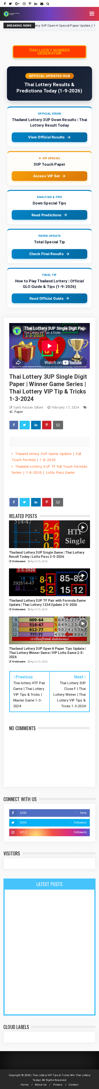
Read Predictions (46, 215)
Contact (73, 1084)
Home (25, 1084)
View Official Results (46, 137)
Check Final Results (46, 254)
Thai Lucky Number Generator (49, 51)
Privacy (57, 1084)
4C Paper (16, 411)
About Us (41, 1084)
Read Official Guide (46, 298)
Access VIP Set (46, 176)
